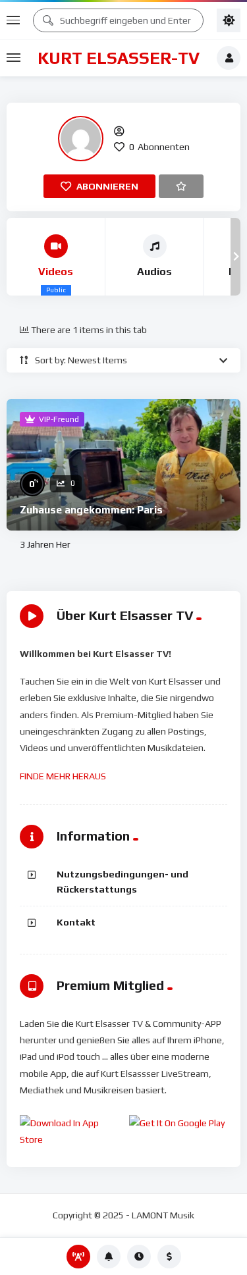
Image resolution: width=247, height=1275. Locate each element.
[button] (11, 257)
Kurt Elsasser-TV (119, 58)
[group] (56, 257)
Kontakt (76, 922)
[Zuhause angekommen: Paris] (123, 464)
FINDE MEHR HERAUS (63, 776)
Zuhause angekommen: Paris (91, 510)
